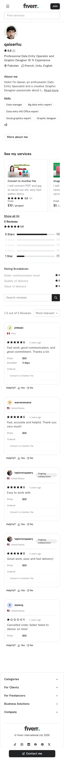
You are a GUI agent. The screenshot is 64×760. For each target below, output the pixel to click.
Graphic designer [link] (46, 118)
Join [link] (55, 6)
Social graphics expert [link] (18, 118)
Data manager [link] (14, 105)
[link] (32, 753)
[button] (7, 6)
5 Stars (10, 234)
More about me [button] (17, 137)
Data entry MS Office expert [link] (22, 111)
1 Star (9, 256)
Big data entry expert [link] (40, 105)
